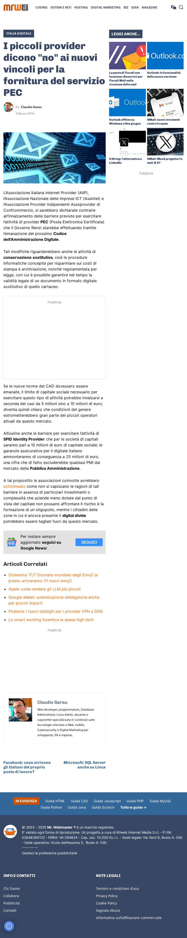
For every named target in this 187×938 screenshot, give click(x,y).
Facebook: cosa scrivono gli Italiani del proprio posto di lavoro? (27, 767)
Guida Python (51, 807)
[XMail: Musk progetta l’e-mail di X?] (165, 141)
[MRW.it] (16, 7)
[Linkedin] (78, 107)
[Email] (101, 118)
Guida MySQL (160, 801)
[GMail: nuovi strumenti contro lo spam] (165, 102)
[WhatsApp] (89, 107)
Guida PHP (135, 801)
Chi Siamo (11, 888)
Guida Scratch (103, 807)
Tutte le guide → (133, 807)
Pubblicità (11, 903)
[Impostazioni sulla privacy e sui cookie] (9, 926)
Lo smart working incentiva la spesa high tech (51, 619)
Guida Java (77, 807)
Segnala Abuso (108, 910)
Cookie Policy (106, 903)
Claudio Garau (31, 107)
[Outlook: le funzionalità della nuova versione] (165, 55)
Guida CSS (79, 801)
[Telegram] (101, 107)
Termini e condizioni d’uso (117, 888)
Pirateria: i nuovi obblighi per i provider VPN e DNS (56, 611)
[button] (180, 7)
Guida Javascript (107, 801)
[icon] (173, 7)
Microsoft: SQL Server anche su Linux (85, 764)
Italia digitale (18, 33)
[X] (67, 107)
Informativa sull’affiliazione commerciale (129, 917)
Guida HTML (55, 801)
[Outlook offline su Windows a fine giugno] (127, 102)
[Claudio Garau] (9, 107)
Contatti (9, 910)
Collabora (11, 895)
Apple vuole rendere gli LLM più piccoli (45, 588)
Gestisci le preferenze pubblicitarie (49, 853)
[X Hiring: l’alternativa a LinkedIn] (127, 141)
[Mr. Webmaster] (10, 832)
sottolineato (14, 486)
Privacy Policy (107, 895)
